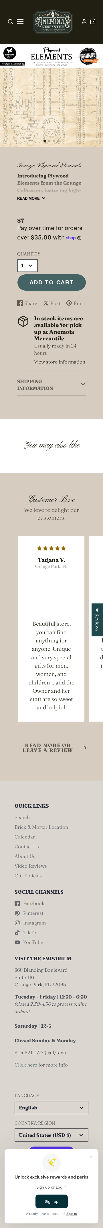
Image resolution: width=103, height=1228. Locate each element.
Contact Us (27, 846)
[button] (44, 141)
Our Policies (28, 875)
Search (22, 817)
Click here (26, 1065)
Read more (28, 198)
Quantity (28, 254)
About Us (25, 856)
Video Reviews (31, 866)
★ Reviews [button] (97, 620)
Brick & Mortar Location (41, 827)
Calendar (25, 837)
